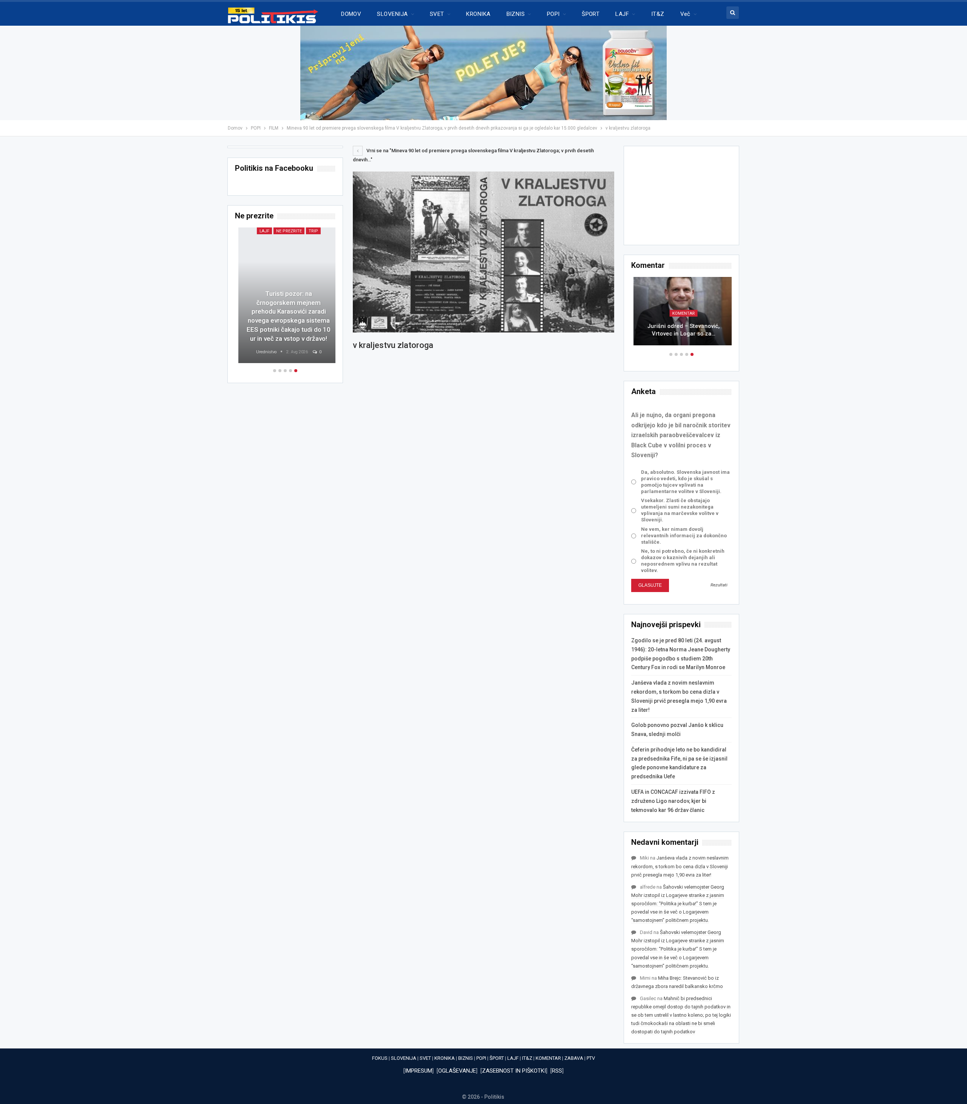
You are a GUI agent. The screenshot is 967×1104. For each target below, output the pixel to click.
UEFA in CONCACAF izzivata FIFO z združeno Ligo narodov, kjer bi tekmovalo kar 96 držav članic (673, 801)
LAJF (622, 14)
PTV (591, 1058)
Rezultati (719, 585)
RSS (557, 1070)
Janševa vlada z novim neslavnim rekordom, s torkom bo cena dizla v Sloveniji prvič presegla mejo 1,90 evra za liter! (680, 866)
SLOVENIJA (392, 14)
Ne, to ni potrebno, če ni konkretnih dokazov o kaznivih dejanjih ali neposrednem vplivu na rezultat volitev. (682, 560)
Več (685, 14)
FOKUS (380, 1058)
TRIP (310, 231)
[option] (681, 315)
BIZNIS (516, 14)
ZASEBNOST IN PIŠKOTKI (514, 1070)
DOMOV (351, 14)
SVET (437, 14)
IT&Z (657, 14)
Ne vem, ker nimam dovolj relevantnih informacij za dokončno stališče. (684, 535)
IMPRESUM (418, 1070)
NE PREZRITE (285, 231)
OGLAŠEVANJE (457, 1070)
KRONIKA (478, 14)
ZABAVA (573, 1058)
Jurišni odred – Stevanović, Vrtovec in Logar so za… (681, 330)
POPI (553, 14)
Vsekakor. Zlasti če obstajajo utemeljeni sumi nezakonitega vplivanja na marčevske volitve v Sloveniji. (679, 510)
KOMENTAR (681, 313)
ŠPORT (590, 14)
